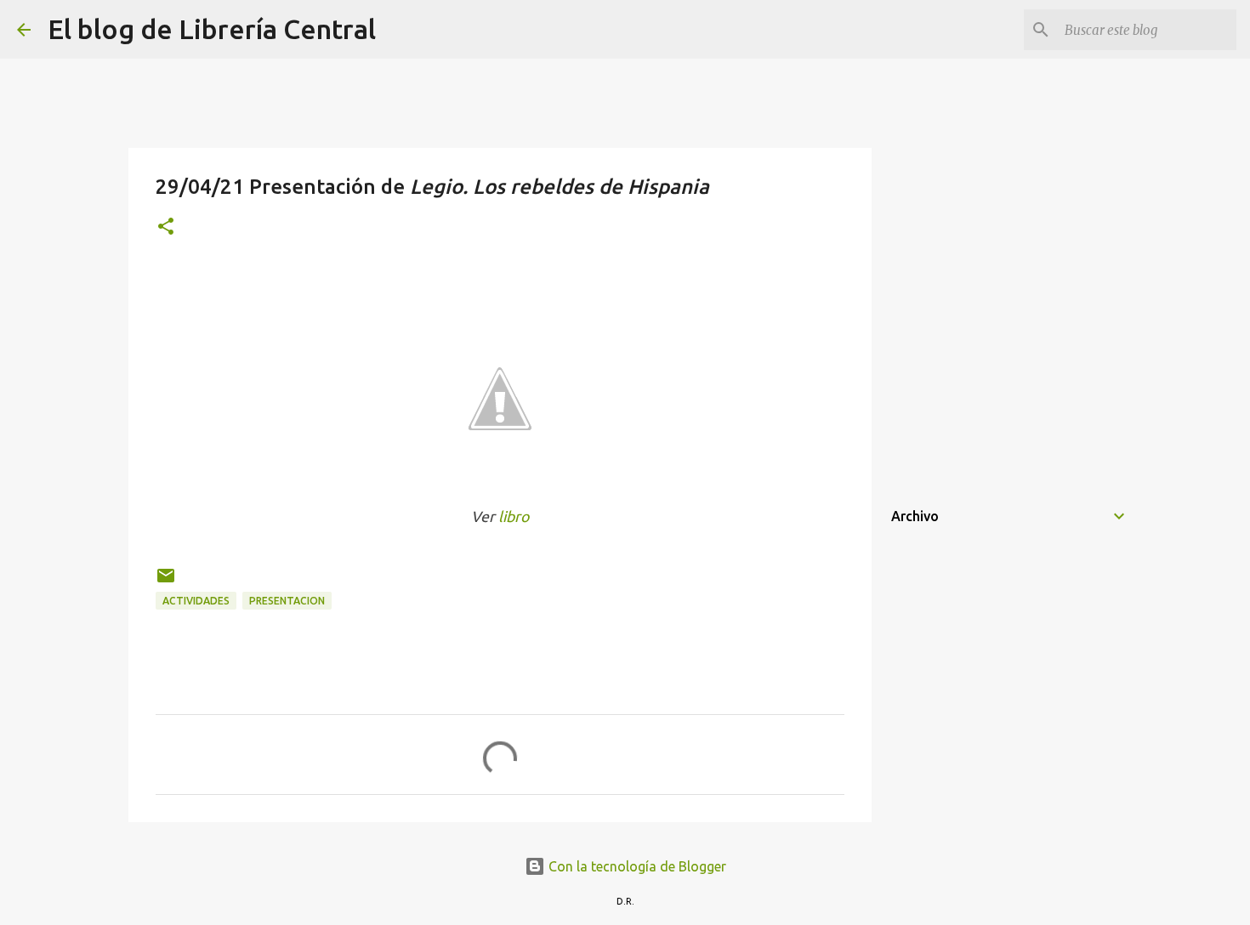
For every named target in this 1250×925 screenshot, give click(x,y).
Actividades (196, 600)
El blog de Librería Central (212, 29)
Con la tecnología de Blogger (635, 866)
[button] (166, 227)
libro (513, 516)
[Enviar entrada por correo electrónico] (166, 581)
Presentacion (287, 600)
